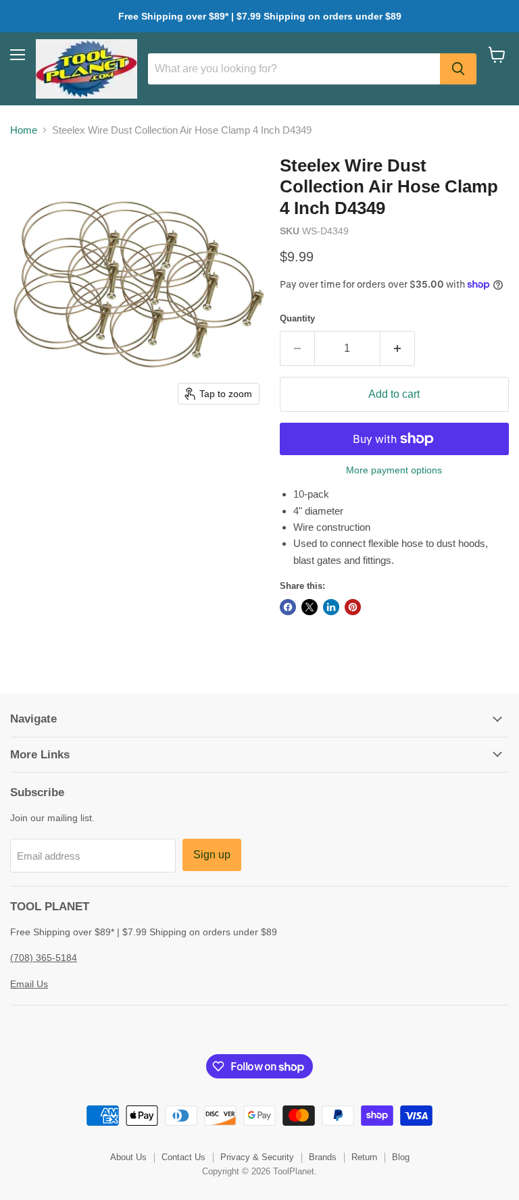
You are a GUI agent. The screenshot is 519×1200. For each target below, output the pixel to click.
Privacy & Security (257, 1157)
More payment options (394, 470)
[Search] (458, 68)
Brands (323, 1157)
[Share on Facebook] (288, 607)
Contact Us (183, 1157)
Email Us (29, 984)
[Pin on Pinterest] (353, 607)
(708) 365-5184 (43, 957)
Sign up (211, 854)
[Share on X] (309, 607)
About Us (128, 1157)
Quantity (297, 318)
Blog (401, 1157)
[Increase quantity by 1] (397, 348)
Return (364, 1157)
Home (23, 130)
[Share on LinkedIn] (331, 607)
